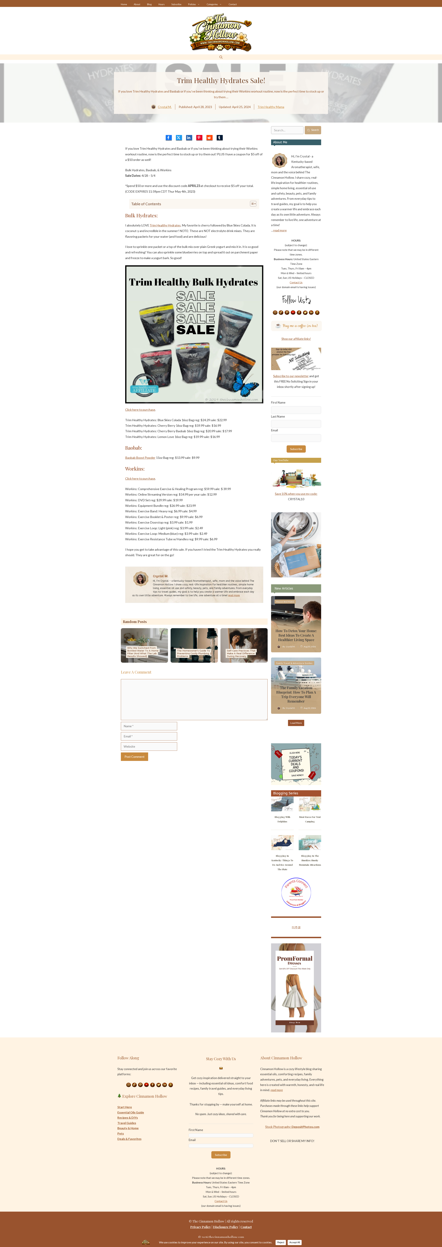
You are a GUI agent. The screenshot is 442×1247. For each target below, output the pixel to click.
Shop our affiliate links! (296, 339)
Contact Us (296, 282)
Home (124, 4)
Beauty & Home (128, 1128)
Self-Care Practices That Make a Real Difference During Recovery (241, 653)
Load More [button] (296, 722)
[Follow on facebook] (299, 313)
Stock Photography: (292, 1127)
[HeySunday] (296, 576)
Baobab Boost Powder (140, 458)
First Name (278, 402)
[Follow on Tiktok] (281, 313)
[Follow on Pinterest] (287, 313)
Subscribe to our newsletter (291, 376)
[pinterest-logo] (199, 137)
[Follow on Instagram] (275, 313)
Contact (233, 4)
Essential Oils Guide (130, 1112)
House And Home (285, 602)
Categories (212, 4)
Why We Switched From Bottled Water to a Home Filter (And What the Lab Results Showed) (142, 652)
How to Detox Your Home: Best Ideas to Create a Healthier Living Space (296, 635)
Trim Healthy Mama (271, 107)
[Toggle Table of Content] (251, 204)
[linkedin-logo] (189, 137)
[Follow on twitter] (305, 313)
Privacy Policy (200, 1227)
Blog (149, 4)
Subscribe (176, 4)
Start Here (124, 1107)
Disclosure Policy (225, 1227)
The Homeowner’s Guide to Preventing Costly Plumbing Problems (193, 653)
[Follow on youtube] (293, 313)
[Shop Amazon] (317, 313)
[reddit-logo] (209, 137)
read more (234, 595)
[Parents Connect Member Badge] (296, 906)
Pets (120, 1133)
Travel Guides (126, 1123)
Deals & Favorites (129, 1139)
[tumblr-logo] (220, 137)
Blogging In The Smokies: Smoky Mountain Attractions (310, 860)
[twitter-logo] (179, 137)
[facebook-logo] (169, 137)
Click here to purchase (140, 410)
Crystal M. (165, 107)
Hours (161, 4)
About (137, 4)
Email (274, 430)
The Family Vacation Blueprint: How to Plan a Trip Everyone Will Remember (296, 694)
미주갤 (296, 927)
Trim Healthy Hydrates (165, 225)
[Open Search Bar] (221, 57)
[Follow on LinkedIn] (311, 313)
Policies (192, 4)
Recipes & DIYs (127, 1117)
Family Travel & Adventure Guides (294, 663)
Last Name (278, 416)
